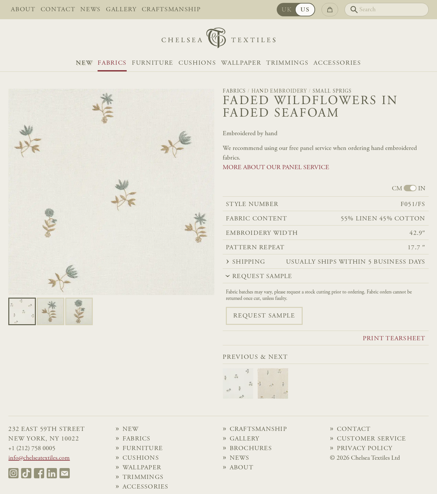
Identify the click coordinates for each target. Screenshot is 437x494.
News (90, 9)
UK (287, 10)
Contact (58, 9)
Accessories (337, 63)
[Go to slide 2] (79, 311)
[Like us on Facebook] (39, 473)
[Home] (218, 39)
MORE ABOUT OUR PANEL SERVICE (276, 167)
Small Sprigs (332, 91)
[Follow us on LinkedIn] (52, 473)
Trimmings (287, 63)
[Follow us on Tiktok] (26, 473)
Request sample (264, 316)
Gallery (121, 9)
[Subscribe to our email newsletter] (65, 473)
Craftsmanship (171, 9)
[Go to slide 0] (22, 311)
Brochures (251, 448)
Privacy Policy (365, 448)
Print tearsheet (394, 338)
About (23, 9)
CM (397, 188)
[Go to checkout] (330, 9)
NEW (84, 63)
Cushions (197, 63)
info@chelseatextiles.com (39, 458)
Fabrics (112, 63)
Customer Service (371, 439)
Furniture (152, 63)
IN (421, 188)
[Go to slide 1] (50, 311)
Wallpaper (241, 63)
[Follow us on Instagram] (13, 473)
